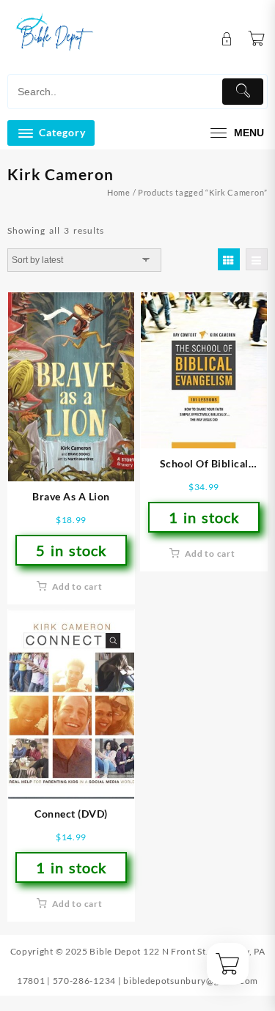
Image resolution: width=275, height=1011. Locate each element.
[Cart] (257, 38)
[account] (227, 39)
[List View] (257, 259)
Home (119, 192)
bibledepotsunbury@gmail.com (190, 980)
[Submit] (242, 91)
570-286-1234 (84, 980)
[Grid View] (229, 259)
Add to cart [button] (77, 586)
